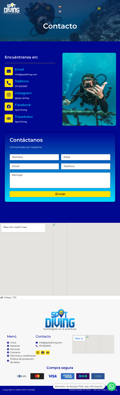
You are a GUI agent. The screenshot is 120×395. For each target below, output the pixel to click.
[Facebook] (9, 107)
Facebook (23, 105)
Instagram (23, 93)
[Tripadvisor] (9, 118)
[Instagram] (9, 95)
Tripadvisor (24, 117)
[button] (99, 8)
